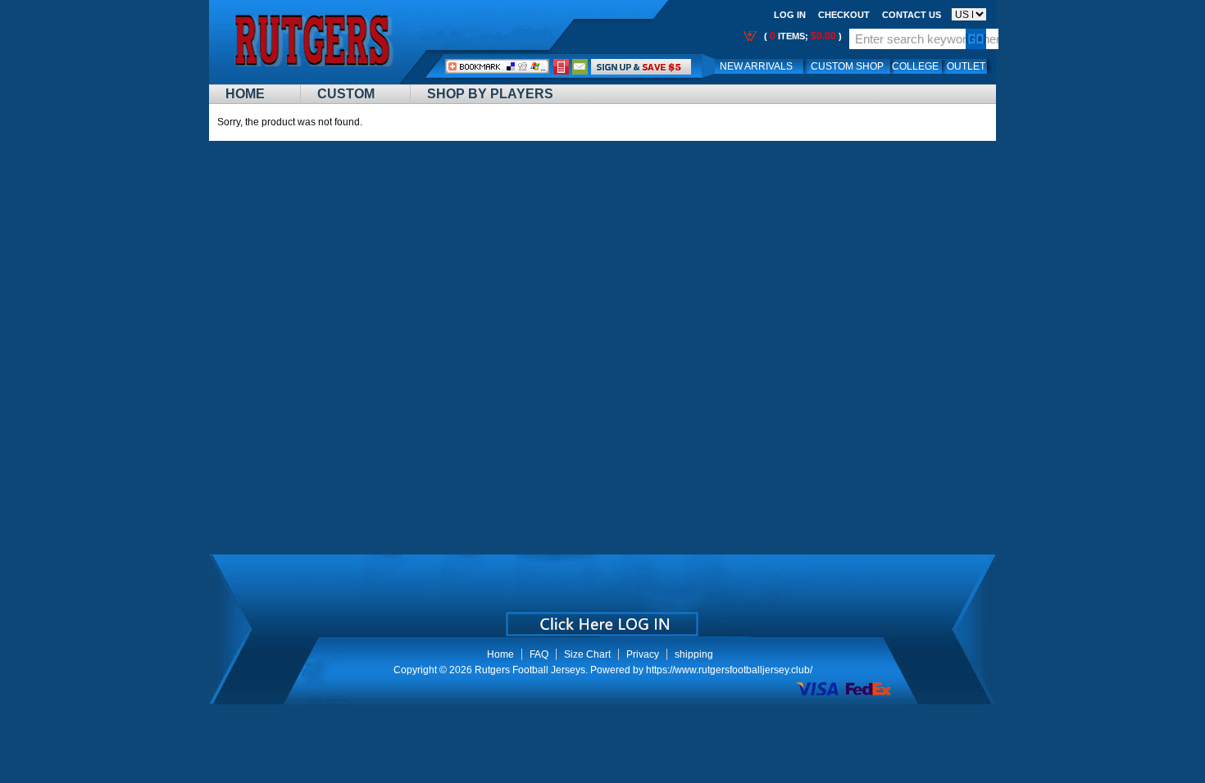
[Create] (600, 618)
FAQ (539, 654)
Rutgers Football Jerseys (530, 670)
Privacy (642, 654)
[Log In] (641, 66)
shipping (694, 654)
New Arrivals (756, 66)
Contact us (911, 15)
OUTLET (966, 66)
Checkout (844, 15)
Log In (790, 15)
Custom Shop (847, 66)
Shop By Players (490, 94)
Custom (346, 94)
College (915, 66)
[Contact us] (580, 66)
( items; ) (802, 36)
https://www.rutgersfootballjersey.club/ (729, 670)
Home (245, 94)
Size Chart (587, 654)
